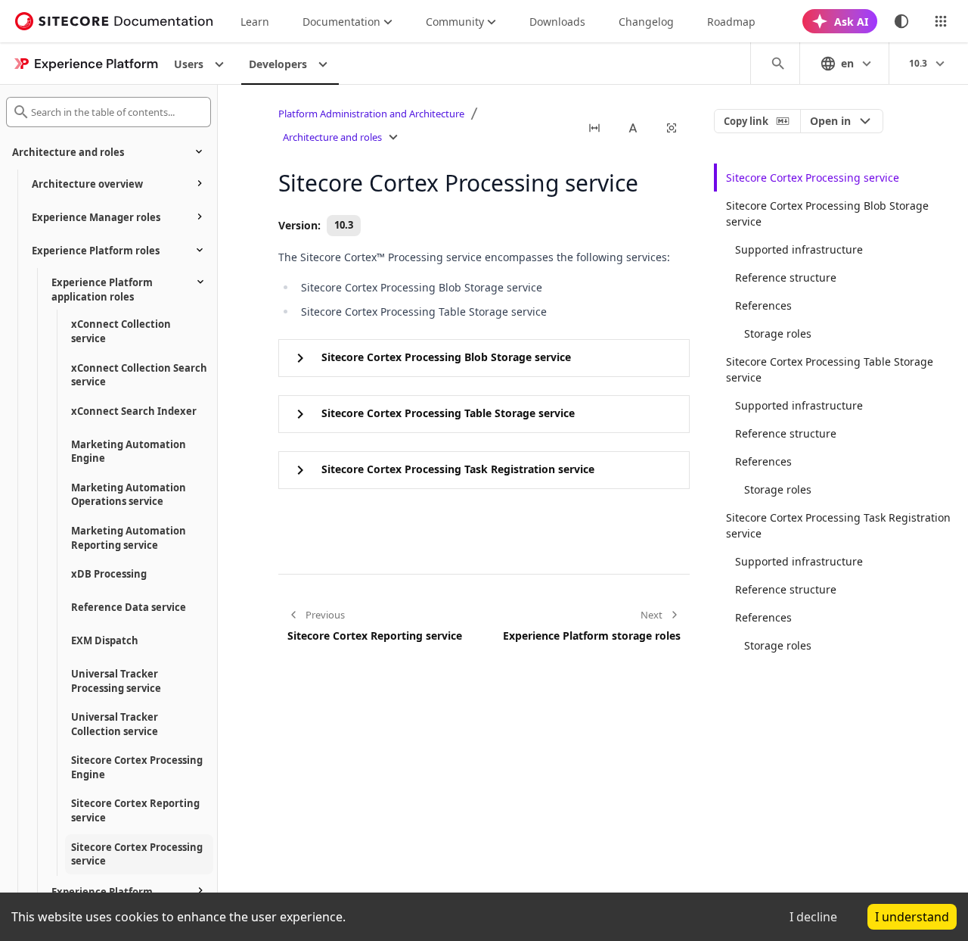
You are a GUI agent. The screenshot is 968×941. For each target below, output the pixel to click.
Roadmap (731, 21)
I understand (912, 916)
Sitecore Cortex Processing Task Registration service (838, 525)
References (763, 305)
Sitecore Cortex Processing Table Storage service (829, 369)
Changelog (646, 21)
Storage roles (777, 333)
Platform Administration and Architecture (371, 113)
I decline (813, 916)
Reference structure (785, 277)
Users (188, 64)
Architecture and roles (332, 137)
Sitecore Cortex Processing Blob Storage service (827, 213)
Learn (254, 21)
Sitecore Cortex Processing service (812, 177)
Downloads (557, 21)
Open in (830, 121)
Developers (278, 64)
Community (455, 21)
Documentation (341, 21)
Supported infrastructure (799, 249)
